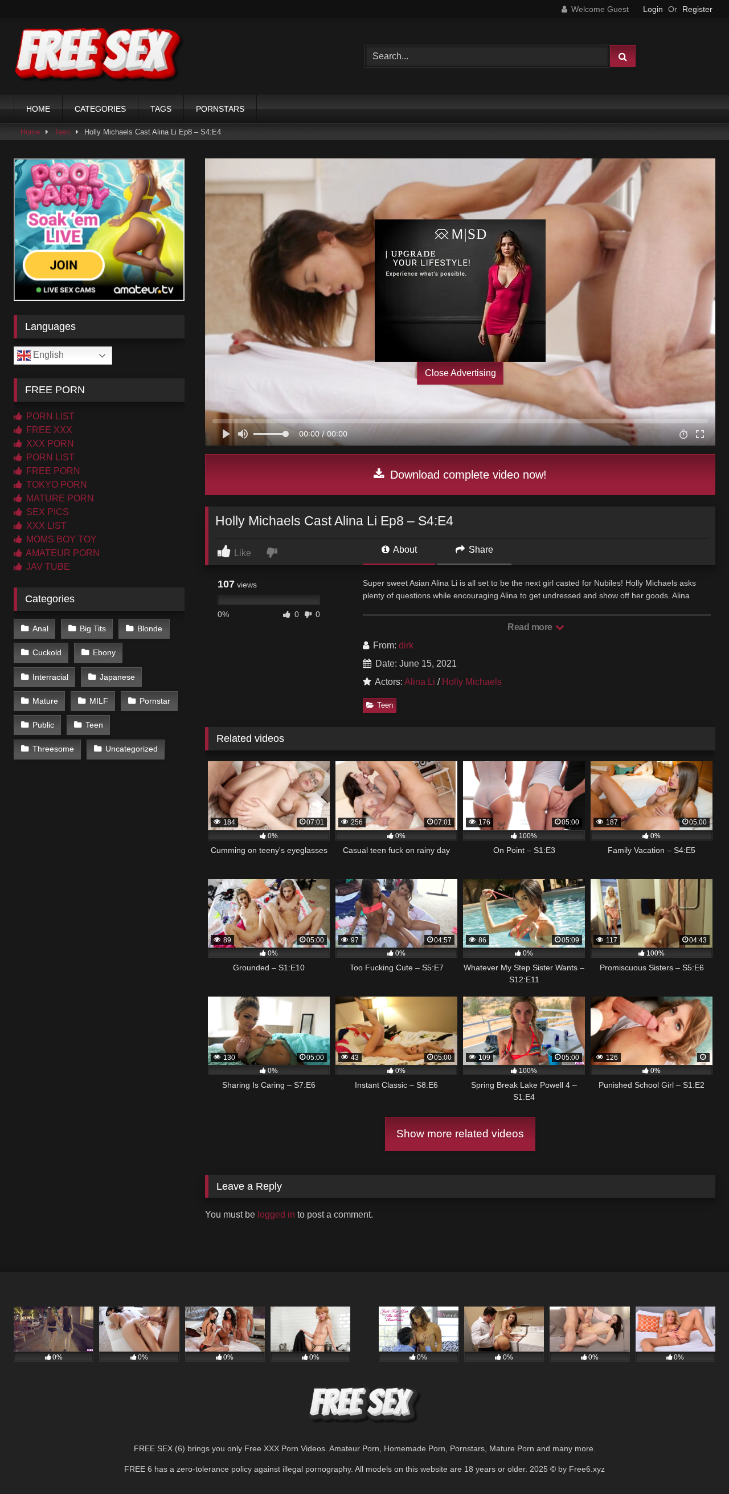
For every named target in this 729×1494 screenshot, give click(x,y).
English (47, 355)
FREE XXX (48, 430)
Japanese (117, 676)
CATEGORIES (100, 108)
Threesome (53, 748)
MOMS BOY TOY (60, 539)
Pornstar (155, 700)
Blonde (149, 628)
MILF (98, 700)
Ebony (104, 652)
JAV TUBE (47, 567)
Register (697, 9)
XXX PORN (49, 443)
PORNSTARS (220, 108)
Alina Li (419, 682)
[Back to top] (693, 1460)
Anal (40, 628)
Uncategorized (131, 748)
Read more (530, 627)
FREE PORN (52, 471)
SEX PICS (46, 512)
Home (30, 132)
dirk (406, 645)
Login (653, 9)
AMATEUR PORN (62, 553)
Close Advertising (460, 373)
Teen (62, 132)
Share (479, 549)
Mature (45, 700)
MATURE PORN (59, 498)
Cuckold (47, 652)
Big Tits (93, 628)
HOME (38, 108)
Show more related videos (460, 1134)
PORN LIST (49, 416)
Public (43, 724)
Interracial (50, 676)
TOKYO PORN (55, 484)
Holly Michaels (472, 682)
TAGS (160, 108)
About (404, 549)
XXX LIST (45, 525)
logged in (276, 1214)
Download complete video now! (467, 474)
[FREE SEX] (99, 56)
